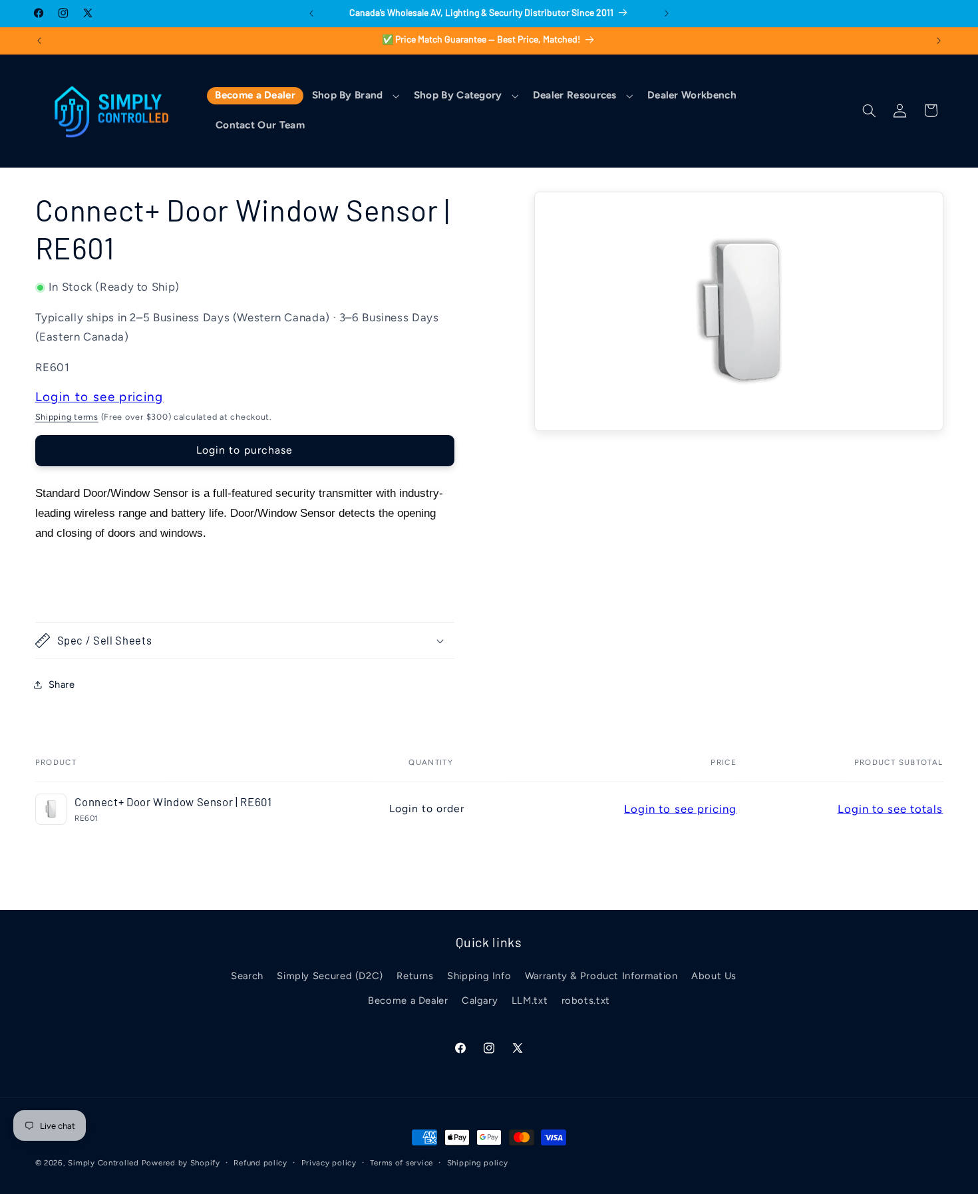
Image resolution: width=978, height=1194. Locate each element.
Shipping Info (479, 976)
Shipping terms (66, 417)
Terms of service (401, 1162)
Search (247, 976)
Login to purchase (244, 450)
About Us (713, 976)
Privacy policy (329, 1162)
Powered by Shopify (181, 1162)
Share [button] (62, 684)
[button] (354, 96)
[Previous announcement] (311, 13)
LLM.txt (530, 1000)
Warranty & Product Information (601, 976)
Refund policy (260, 1162)
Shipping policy (477, 1162)
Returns (415, 976)
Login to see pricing (99, 396)
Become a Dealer (408, 1000)
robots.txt (586, 1000)
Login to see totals (890, 809)
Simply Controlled (103, 1162)
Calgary (480, 1000)
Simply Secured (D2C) (330, 976)
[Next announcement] (666, 13)
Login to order (427, 808)
